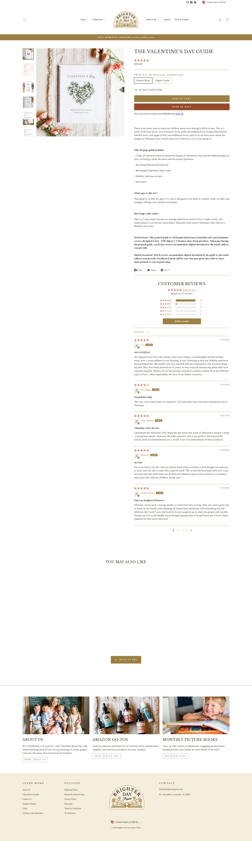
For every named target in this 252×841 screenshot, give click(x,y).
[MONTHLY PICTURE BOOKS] (196, 715)
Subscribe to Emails (30, 794)
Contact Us (27, 799)
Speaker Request (29, 804)
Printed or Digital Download (159, 75)
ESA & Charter (182, 19)
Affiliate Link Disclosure (32, 813)
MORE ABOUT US (35, 760)
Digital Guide (162, 80)
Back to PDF (128, 660)
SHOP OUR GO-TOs (107, 756)
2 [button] (178, 530)
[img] (141, 340)
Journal (167, 19)
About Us (26, 790)
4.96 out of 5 (189, 290)
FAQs (24, 808)
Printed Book (143, 80)
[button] (141, 60)
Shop (83, 19)
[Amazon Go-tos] (126, 715)
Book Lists (151, 19)
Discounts (68, 804)
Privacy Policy (70, 799)
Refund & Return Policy (74, 794)
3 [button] (182, 530)
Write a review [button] (182, 321)
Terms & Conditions (72, 808)
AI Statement (69, 813)
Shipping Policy (71, 790)
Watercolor (98, 19)
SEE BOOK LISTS (175, 756)
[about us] (55, 715)
